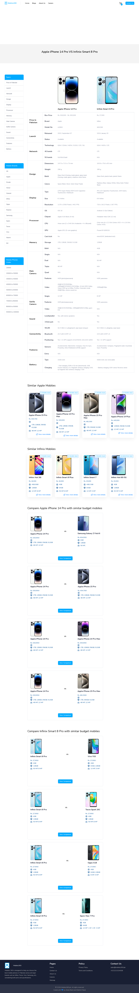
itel (7, 243)
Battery (8, 149)
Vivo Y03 (92, 756)
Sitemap (52, 980)
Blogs (34, 3)
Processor (9, 110)
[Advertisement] (69, 23)
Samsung (9, 215)
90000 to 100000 (12, 312)
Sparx (8, 221)
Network (9, 94)
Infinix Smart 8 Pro (105, 109)
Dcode (8, 182)
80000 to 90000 (12, 306)
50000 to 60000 (12, 290)
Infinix (8, 199)
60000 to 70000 (12, 295)
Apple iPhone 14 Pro (67, 109)
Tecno (8, 226)
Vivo (7, 232)
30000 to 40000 (12, 279)
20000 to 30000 (12, 273)
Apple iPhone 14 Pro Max (89, 639)
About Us (42, 3)
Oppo (8, 204)
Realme (8, 210)
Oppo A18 (92, 862)
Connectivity (10, 138)
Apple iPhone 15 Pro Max (89, 691)
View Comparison (65, 558)
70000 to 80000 (12, 301)
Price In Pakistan (11, 83)
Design (8, 99)
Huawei (8, 193)
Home (27, 3)
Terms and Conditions (86, 971)
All (7, 171)
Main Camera (10, 121)
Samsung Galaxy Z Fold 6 (89, 533)
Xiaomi (8, 238)
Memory (9, 116)
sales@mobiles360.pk (118, 967)
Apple (8, 177)
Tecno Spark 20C (92, 809)
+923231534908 (117, 971)
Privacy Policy (83, 967)
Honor (8, 188)
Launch (8, 88)
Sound (8, 132)
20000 (8, 268)
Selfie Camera (10, 127)
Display (8, 105)
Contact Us (130, 3)
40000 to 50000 (12, 284)
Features (9, 143)
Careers (50, 3)
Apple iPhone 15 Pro (87, 586)
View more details (44, 434)
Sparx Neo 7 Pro (87, 916)
